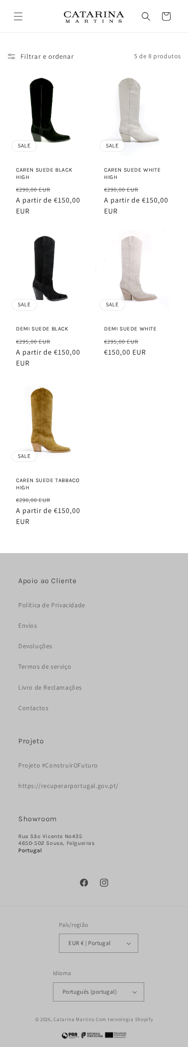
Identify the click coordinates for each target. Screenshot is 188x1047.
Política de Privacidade (51, 605)
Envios (27, 625)
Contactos (33, 708)
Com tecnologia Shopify (124, 1019)
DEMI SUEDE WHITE (130, 328)
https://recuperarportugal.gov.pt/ (68, 786)
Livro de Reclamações (50, 687)
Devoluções (35, 646)
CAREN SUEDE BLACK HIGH (44, 173)
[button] (18, 16)
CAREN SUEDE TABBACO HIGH (47, 484)
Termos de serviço (44, 666)
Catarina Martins (73, 1019)
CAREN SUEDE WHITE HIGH (132, 173)
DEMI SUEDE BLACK (42, 328)
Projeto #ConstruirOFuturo (58, 765)
